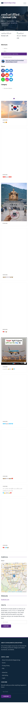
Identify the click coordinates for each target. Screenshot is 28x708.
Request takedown (8, 57)
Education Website (8, 88)
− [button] (3, 567)
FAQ (3, 668)
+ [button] (3, 565)
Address (5, 48)
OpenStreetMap (19, 591)
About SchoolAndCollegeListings (11, 660)
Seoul (17, 21)
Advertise (4, 672)
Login (3, 678)
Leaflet (9, 591)
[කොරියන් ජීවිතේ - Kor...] (14, 576)
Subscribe (6, 626)
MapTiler (13, 591)
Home (3, 21)
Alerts (5, 51)
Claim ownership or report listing (11, 54)
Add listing (5, 675)
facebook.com (5, 599)
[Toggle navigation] (25, 3)
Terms (4, 663)
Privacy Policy (6, 665)
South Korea (10, 21)
